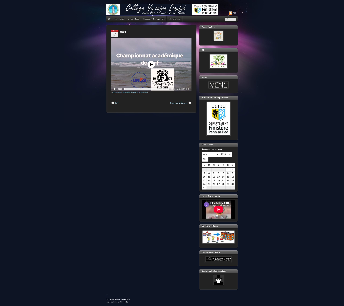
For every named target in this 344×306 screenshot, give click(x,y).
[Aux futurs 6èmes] (218, 237)
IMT (117, 103)
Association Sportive (129, 92)
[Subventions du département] (218, 118)
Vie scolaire (144, 92)
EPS (138, 92)
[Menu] (218, 85)
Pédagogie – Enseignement (153, 19)
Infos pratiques (174, 19)
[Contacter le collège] (218, 259)
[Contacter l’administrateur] (218, 280)
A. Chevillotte (117, 92)
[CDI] (218, 61)
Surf (123, 32)
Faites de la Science (178, 103)
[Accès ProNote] (218, 36)
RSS (234, 13)
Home (109, 19)
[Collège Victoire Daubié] (162, 14)
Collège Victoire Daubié (117, 299)
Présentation (119, 19)
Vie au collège (133, 19)
